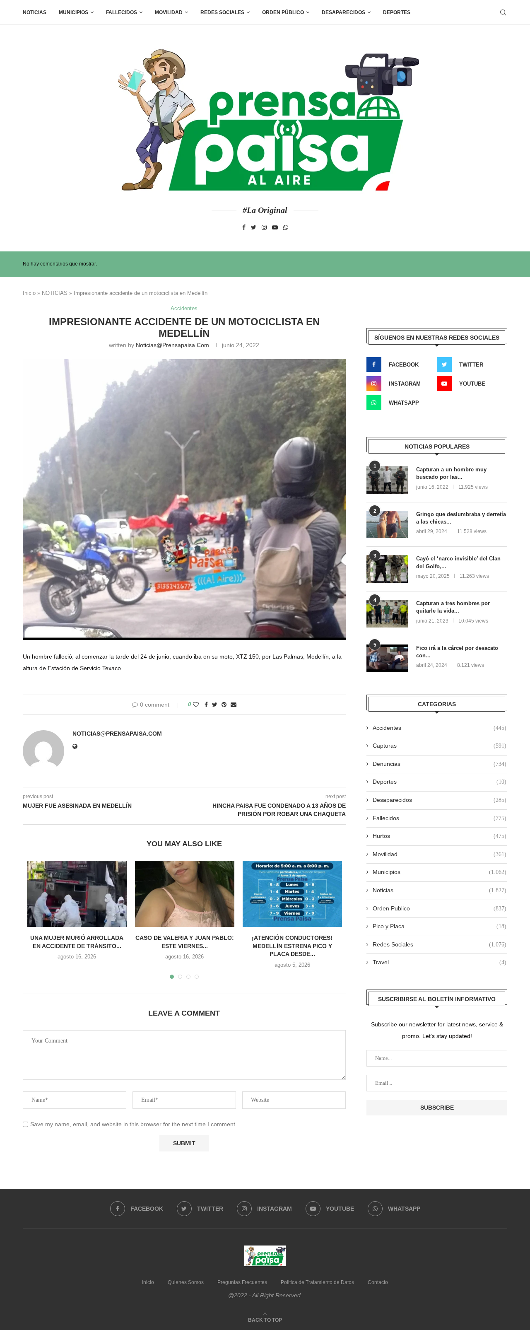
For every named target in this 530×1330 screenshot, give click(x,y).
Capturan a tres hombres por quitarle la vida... (453, 607)
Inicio (29, 293)
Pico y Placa (439, 926)
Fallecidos (439, 818)
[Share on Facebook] (206, 704)
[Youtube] (275, 227)
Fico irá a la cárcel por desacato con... (457, 652)
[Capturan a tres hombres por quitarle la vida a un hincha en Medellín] (387, 614)
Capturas (439, 745)
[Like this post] (196, 704)
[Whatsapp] (285, 227)
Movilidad (439, 854)
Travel (439, 962)
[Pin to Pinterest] (224, 704)
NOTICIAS (54, 293)
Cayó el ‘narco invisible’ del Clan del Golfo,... (458, 562)
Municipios (73, 12)
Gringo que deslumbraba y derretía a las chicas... (461, 518)
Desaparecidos (439, 800)
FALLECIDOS (121, 12)
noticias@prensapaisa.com (172, 345)
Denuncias (439, 763)
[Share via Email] (233, 704)
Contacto (378, 1282)
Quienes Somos (186, 1282)
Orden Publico (439, 908)
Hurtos (439, 836)
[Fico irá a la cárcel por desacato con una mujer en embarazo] (387, 658)
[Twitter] (253, 227)
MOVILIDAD (169, 12)
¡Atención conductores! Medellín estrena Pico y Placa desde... (292, 945)
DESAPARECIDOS (343, 12)
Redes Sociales (222, 12)
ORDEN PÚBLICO (283, 12)
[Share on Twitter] (214, 704)
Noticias (34, 12)
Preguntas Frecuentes (242, 1282)
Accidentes (184, 308)
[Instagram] (264, 227)
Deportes (396, 12)
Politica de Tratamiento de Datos (317, 1282)
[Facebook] (244, 227)
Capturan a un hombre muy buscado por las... (451, 473)
